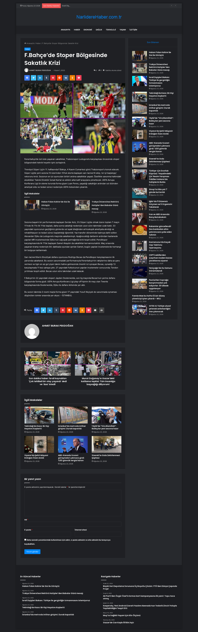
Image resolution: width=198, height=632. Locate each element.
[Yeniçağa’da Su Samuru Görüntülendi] (139, 272)
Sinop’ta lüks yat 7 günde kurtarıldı (158, 191)
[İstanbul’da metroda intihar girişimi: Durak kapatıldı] (73, 415)
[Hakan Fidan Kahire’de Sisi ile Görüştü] (32, 205)
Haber (77, 30)
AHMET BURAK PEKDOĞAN (40, 70)
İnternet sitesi (81, 530)
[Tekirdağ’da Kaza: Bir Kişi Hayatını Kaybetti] (39, 415)
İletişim (133, 30)
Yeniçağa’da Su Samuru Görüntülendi (160, 269)
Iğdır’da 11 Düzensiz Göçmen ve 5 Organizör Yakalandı (160, 204)
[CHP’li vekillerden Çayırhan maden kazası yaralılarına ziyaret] (139, 259)
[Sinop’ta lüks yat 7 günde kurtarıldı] (139, 193)
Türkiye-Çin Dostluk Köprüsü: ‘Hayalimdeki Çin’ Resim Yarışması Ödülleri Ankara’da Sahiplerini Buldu (160, 176)
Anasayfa (65, 30)
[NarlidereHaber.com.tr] (99, 17)
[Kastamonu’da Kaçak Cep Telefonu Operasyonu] (139, 246)
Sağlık (99, 30)
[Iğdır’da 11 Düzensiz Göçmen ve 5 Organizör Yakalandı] (139, 205)
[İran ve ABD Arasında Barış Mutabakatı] (139, 218)
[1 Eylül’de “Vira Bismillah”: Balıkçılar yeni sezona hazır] (106, 415)
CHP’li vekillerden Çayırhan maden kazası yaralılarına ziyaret (160, 258)
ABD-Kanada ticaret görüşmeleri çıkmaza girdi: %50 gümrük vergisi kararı (71, 458)
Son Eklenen (153, 42)
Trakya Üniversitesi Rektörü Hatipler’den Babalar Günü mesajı (105, 205)
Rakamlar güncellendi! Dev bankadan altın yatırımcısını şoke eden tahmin (160, 230)
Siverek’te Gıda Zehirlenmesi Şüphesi (106, 456)
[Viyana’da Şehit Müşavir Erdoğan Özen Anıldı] (39, 444)
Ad (26, 520)
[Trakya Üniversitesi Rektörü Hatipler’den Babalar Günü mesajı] (82, 205)
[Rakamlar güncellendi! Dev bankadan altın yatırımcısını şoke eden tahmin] (139, 230)
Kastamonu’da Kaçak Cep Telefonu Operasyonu (159, 245)
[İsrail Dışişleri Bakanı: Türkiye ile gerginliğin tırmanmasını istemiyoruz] (139, 81)
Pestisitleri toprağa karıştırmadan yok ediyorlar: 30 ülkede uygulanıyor (159, 284)
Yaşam (123, 30)
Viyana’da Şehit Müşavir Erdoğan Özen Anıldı (36, 456)
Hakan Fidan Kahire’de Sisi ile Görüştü (160, 54)
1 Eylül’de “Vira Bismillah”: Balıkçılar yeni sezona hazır (105, 427)
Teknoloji (111, 30)
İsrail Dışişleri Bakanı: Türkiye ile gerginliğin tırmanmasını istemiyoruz (90, 6)
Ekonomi (88, 30)
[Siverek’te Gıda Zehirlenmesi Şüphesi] (106, 444)
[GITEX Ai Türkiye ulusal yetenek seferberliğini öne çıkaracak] (139, 310)
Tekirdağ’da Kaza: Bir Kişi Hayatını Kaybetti (36, 427)
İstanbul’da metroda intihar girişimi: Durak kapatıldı (72, 427)
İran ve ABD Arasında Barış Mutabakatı (159, 215)
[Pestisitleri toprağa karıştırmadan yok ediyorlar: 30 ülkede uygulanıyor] (139, 284)
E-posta (28, 530)
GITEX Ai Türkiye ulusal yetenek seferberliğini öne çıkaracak (160, 309)
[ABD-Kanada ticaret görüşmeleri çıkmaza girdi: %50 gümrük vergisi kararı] (73, 444)
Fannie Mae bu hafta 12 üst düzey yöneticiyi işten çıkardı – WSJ (148, 297)
